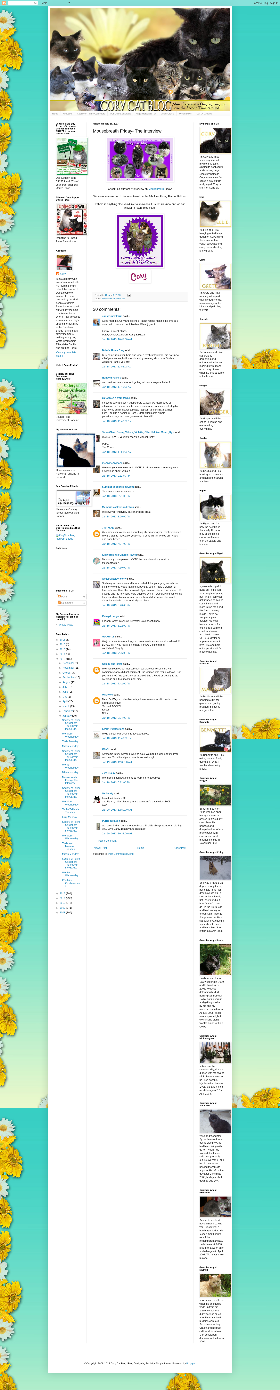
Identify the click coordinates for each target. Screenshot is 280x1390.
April (65, 701)
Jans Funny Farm (112, 316)
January (67, 715)
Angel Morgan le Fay (146, 113)
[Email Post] (129, 295)
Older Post (180, 848)
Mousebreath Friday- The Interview (70, 780)
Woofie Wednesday (70, 874)
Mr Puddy (107, 793)
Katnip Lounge (110, 616)
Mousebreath (156, 188)
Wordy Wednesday (70, 766)
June (66, 691)
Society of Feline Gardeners (91, 113)
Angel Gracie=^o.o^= (114, 578)
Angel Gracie (167, 113)
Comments (67, 603)
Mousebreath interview (113, 298)
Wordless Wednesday (70, 735)
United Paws (185, 113)
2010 (63, 902)
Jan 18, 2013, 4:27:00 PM (116, 543)
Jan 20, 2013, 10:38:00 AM (117, 833)
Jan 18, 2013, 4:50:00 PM (116, 567)
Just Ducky (108, 773)
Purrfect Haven (111, 820)
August (67, 682)
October (67, 672)
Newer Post (100, 848)
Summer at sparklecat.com (118, 486)
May (65, 696)
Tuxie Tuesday (70, 741)
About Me (67, 113)
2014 (63, 654)
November (69, 667)
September (69, 677)
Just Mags (108, 527)
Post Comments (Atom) (121, 853)
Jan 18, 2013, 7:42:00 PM (116, 683)
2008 (63, 912)
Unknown (107, 694)
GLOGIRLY (108, 636)
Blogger (190, 1363)
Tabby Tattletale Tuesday (71, 811)
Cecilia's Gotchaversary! (71, 883)
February (68, 711)
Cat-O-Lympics (204, 113)
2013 (63, 659)
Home (55, 113)
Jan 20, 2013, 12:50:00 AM (117, 809)
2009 (63, 907)
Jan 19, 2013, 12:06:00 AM (117, 762)
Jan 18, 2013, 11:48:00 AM (117, 421)
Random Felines (111, 377)
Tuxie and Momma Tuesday (68, 846)
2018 (63, 639)
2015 (63, 649)
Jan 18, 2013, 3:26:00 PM (116, 516)
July (65, 687)
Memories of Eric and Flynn (118, 507)
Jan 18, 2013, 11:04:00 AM (117, 366)
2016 (63, 644)
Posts (64, 596)
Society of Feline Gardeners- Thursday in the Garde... (71, 724)
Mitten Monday (70, 746)
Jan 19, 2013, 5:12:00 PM (116, 782)
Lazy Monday (69, 817)
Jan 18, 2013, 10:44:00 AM (117, 339)
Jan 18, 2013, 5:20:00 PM (116, 605)
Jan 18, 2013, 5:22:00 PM (116, 625)
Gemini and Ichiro (112, 663)
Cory (63, 273)
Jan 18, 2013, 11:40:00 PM (117, 738)
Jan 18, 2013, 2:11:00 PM (116, 475)
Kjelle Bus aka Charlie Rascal (119, 554)
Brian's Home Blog (113, 350)
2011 (63, 898)
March (66, 706)
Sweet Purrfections (113, 729)
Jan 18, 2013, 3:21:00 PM (116, 496)
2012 (63, 893)
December (69, 663)
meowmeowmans (112, 463)
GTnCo (106, 749)
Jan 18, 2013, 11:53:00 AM (117, 452)
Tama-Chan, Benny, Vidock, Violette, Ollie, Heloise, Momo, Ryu (138, 432)
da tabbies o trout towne (116, 398)
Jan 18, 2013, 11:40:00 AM (117, 387)
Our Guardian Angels (120, 113)
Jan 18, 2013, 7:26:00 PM (116, 653)
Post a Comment (107, 840)
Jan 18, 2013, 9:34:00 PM (116, 717)
